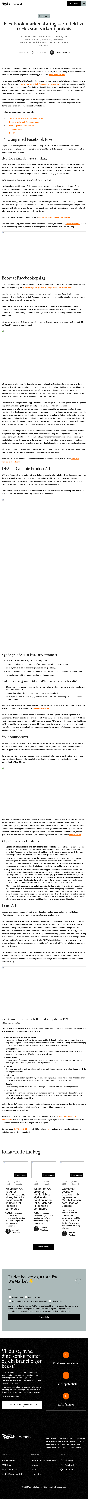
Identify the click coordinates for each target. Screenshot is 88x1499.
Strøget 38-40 (8, 1460)
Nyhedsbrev (36, 1474)
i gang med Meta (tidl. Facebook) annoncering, (39, 84)
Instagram (69, 1460)
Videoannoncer (15, 129)
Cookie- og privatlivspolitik (43, 1460)
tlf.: (20, 1129)
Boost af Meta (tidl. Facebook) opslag (24, 122)
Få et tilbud (73, 3)
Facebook (69, 1465)
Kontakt (34, 1465)
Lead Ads (13, 133)
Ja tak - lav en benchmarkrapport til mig (22, 1405)
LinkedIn (69, 1469)
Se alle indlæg (43, 1246)
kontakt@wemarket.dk (12, 1474)
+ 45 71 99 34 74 (9, 1469)
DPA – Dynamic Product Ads (21, 125)
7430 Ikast (6, 1465)
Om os (34, 1469)
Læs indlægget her (41, 708)
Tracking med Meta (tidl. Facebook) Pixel (26, 118)
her (48, 1129)
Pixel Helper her (73, 223)
